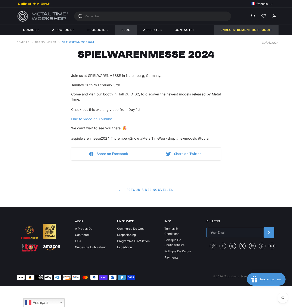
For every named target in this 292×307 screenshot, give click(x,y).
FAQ (78, 241)
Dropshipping (126, 235)
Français (40, 302)
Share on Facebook (112, 154)
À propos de (83, 228)
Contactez (82, 235)
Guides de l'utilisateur (90, 247)
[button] (262, 3)
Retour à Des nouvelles (149, 190)
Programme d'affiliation (133, 241)
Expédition (124, 247)
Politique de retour (177, 251)
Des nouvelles (45, 42)
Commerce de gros (130, 228)
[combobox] (152, 16)
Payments (171, 257)
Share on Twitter (187, 154)
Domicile (23, 42)
